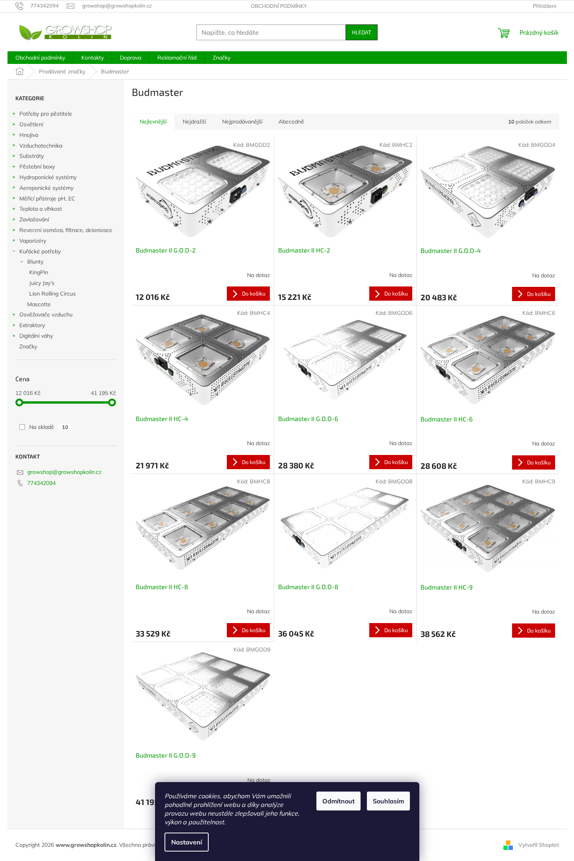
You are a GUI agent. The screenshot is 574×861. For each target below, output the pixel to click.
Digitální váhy (36, 335)
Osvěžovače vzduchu (46, 314)
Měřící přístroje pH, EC (47, 198)
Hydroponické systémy (48, 177)
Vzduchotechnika (40, 145)
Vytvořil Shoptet (538, 844)
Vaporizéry (32, 240)
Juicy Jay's (41, 282)
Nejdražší (194, 121)
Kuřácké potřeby (40, 251)
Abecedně (291, 121)
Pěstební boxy (37, 166)
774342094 (41, 483)
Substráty (31, 155)
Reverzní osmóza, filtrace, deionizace (65, 230)
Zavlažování (34, 219)
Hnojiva (28, 135)
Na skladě (48, 426)
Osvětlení (31, 124)
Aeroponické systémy (46, 187)
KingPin (38, 272)
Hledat (361, 32)
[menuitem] (40, 57)
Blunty (35, 261)
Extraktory (32, 325)
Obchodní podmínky (279, 6)
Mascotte (39, 304)
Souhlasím (388, 801)
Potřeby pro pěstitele (45, 113)
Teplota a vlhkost (40, 208)
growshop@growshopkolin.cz (64, 471)
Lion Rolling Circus (52, 293)
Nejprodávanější (242, 121)
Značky (28, 346)
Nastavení (186, 842)
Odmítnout (338, 801)
